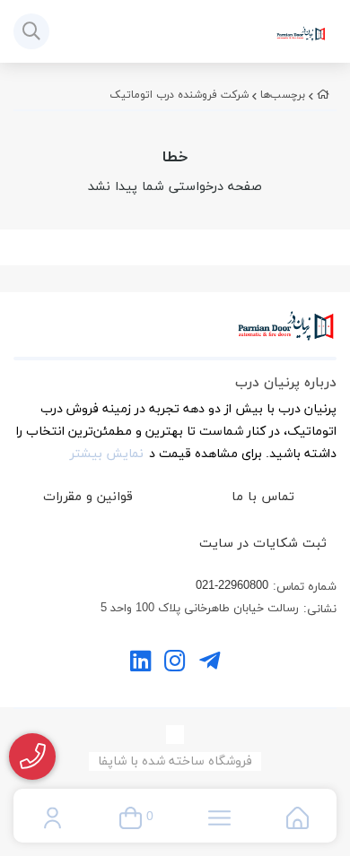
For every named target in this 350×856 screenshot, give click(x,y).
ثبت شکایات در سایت (263, 543)
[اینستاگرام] (174, 664)
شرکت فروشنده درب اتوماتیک (179, 95)
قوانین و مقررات (88, 497)
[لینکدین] (140, 664)
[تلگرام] (209, 664)
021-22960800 (232, 586)
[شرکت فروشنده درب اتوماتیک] (175, 335)
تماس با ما (263, 497)
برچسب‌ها (282, 95)
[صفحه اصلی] (323, 95)
